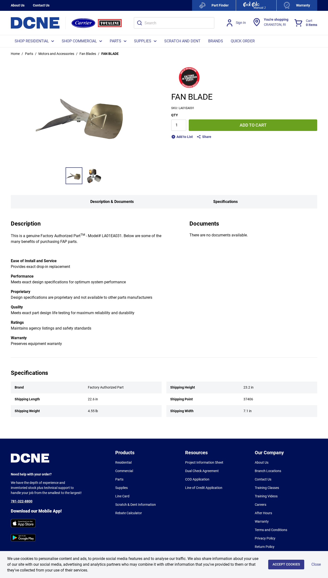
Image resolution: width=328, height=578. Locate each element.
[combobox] (174, 23)
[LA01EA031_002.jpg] (93, 175)
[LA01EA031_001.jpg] (74, 175)
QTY (174, 115)
